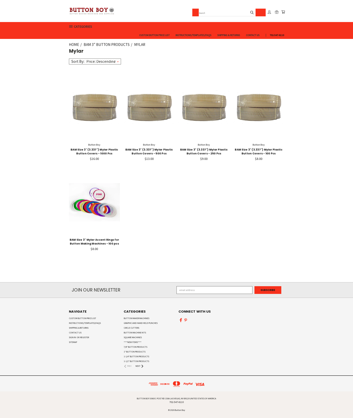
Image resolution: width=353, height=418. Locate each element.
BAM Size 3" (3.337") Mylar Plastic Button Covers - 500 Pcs (149, 151)
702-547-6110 (277, 35)
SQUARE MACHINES (133, 337)
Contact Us (253, 35)
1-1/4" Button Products (136, 356)
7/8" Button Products (135, 346)
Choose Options (94, 208)
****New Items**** (132, 342)
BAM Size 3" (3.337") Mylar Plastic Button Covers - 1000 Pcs (94, 151)
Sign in (72, 337)
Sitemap (73, 342)
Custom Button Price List (154, 35)
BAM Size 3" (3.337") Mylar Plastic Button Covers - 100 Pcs (258, 151)
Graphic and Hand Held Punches (141, 323)
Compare (93, 106)
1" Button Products (134, 351)
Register (84, 337)
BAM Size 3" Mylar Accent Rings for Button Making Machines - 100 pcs (94, 241)
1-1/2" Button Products (136, 361)
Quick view (94, 99)
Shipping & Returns (228, 35)
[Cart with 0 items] (283, 12)
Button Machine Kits (135, 332)
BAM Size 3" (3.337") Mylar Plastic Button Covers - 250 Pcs (204, 151)
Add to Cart (94, 113)
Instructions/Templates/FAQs (193, 35)
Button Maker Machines (136, 318)
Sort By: (77, 61)
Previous (343, 406)
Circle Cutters (131, 327)
